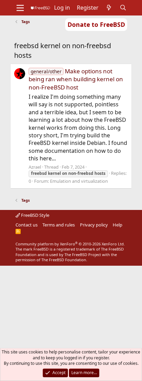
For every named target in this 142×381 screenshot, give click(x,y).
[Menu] (20, 8)
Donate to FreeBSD (96, 24)
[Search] (123, 7)
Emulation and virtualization (79, 181)
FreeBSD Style (34, 215)
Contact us (27, 225)
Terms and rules (58, 225)
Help (117, 225)
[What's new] (109, 7)
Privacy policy (94, 225)
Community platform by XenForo (70, 243)
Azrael (35, 167)
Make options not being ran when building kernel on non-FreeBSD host (76, 79)
